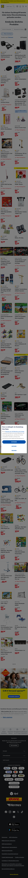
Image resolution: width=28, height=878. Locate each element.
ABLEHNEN (14, 450)
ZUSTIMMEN (14, 442)
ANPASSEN (14, 446)
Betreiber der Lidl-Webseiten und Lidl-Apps (14, 431)
